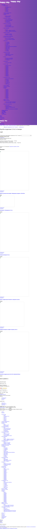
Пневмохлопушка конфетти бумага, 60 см (8, 329)
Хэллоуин (7, 50)
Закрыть (1, 520)
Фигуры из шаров (7, 86)
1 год (7, 29)
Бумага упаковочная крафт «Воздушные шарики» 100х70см (12, 193)
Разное (7, 10)
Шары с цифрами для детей (10, 30)
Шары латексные (7, 100)
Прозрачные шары (7, 52)
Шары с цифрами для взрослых (11, 31)
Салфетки (7, 80)
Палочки (7, 9)
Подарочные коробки (9, 58)
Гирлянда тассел (6, 416)
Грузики (5, 417)
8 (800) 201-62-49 (3, 394)
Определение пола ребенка (8, 36)
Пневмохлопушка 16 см (4, 254)
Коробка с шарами (7, 443)
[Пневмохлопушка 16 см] (14, 251)
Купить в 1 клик (6, 136)
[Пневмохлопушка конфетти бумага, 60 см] (12, 326)
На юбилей (7, 21)
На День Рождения (9, 20)
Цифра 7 (7, 73)
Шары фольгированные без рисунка (10, 510)
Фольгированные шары (10, 26)
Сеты (3, 399)
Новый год (7, 49)
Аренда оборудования (7, 12)
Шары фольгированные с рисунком (10, 511)
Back (4, 415)
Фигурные (7, 105)
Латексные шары (8, 62)
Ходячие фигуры (8, 106)
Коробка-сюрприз (7, 32)
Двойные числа (8, 65)
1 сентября (7, 42)
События (3, 398)
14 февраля (6, 448)
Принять (15, 528)
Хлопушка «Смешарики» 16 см (6, 210)
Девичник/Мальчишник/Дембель (11, 46)
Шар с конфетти (8, 55)
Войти (3, 518)
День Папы (8, 48)
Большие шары (6, 13)
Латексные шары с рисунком (10, 102)
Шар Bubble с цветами (9, 54)
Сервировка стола (7, 77)
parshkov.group (2, 407)
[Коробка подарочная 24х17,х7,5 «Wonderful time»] (14, 370)
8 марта (7, 44)
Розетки (7, 11)
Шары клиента (6, 99)
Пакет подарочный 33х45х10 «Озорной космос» (10, 299)
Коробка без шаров (9, 34)
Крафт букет (8, 16)
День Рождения (6, 28)
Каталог (4, 125)
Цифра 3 (7, 69)
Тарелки (7, 83)
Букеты (5, 14)
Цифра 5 (7, 71)
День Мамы (8, 47)
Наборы (7, 66)
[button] (1, 191)
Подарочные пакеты (7, 464)
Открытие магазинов (7, 37)
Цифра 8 (7, 74)
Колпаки (7, 79)
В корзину (1, 136)
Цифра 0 (7, 67)
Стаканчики (8, 82)
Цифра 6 (7, 72)
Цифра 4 (7, 70)
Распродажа (6, 61)
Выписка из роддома (7, 23)
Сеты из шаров (8, 25)
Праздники (6, 40)
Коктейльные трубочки (10, 78)
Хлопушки (7, 59)
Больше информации (7, 528)
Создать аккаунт (2, 525)
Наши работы (4, 403)
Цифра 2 (7, 68)
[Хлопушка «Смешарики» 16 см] (7, 206)
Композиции (4, 397)
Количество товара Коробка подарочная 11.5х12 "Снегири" (11, 135)
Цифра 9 (7, 98)
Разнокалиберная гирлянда (10, 39)
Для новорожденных (9, 19)
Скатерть (7, 81)
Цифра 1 (7, 91)
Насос (7, 8)
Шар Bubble (8, 53)
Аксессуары (6, 5)
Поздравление (8, 22)
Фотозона (5, 87)
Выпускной (8, 45)
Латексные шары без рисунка (11, 101)
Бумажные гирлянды (7, 18)
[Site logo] (5, 3)
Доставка (3, 404)
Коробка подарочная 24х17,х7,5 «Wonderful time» (10, 374)
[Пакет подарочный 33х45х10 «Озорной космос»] (14, 296)
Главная (1, 125)
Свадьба (5, 455)
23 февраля (7, 43)
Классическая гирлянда (10, 38)
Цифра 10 (5, 472)
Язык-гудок (6, 487)
